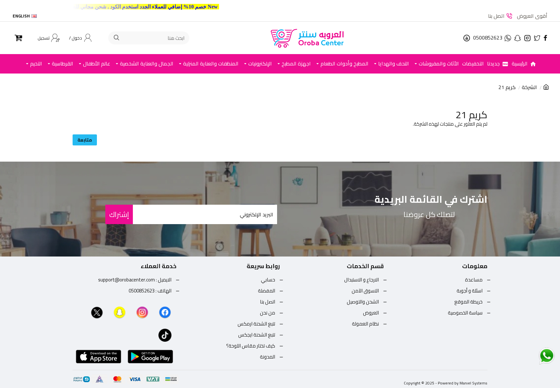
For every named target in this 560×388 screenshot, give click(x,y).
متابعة (84, 140)
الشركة (529, 87)
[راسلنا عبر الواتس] (535, 356)
